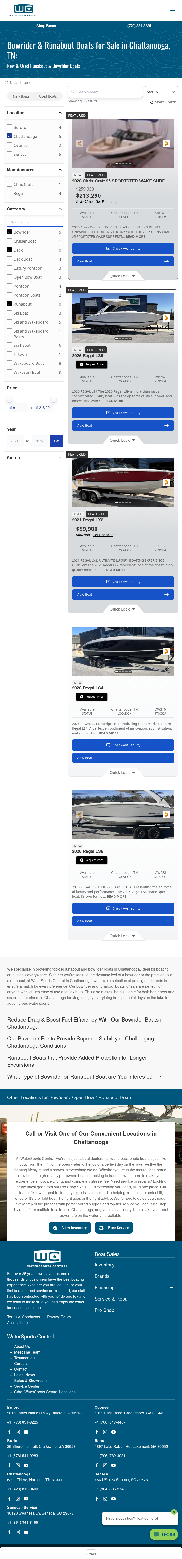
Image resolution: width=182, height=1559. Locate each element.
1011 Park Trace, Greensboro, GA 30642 (129, 1413)
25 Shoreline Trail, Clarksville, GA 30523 (41, 1446)
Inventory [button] (104, 1264)
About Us (22, 1346)
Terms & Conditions (23, 1316)
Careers (21, 1363)
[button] (172, 10)
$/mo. (97, 201)
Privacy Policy (59, 1316)
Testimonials (24, 1357)
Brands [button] (102, 1276)
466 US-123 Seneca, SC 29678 (121, 1479)
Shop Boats (46, 25)
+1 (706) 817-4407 (110, 1422)
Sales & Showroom (30, 1380)
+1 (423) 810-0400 (22, 1489)
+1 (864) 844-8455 (22, 1522)
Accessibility (17, 1322)
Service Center (26, 1386)
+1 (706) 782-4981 (110, 1455)
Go (56, 441)
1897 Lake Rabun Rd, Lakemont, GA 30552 (131, 1446)
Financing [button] (105, 1287)
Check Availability (126, 248)
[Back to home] (23, 10)
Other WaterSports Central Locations (45, 1392)
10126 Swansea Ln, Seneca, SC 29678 (40, 1513)
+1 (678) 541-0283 (22, 1455)
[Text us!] (164, 1535)
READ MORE (135, 236)
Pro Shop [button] (104, 1310)
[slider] (9, 399)
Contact (20, 1369)
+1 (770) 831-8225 (22, 1422)
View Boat (84, 261)
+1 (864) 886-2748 (110, 1489)
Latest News (24, 1374)
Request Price (95, 364)
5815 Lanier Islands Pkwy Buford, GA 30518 (44, 1413)
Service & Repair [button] (112, 1298)
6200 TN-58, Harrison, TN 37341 (34, 1479)
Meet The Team (27, 1352)
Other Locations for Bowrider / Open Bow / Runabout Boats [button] (69, 1097)
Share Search (165, 102)
